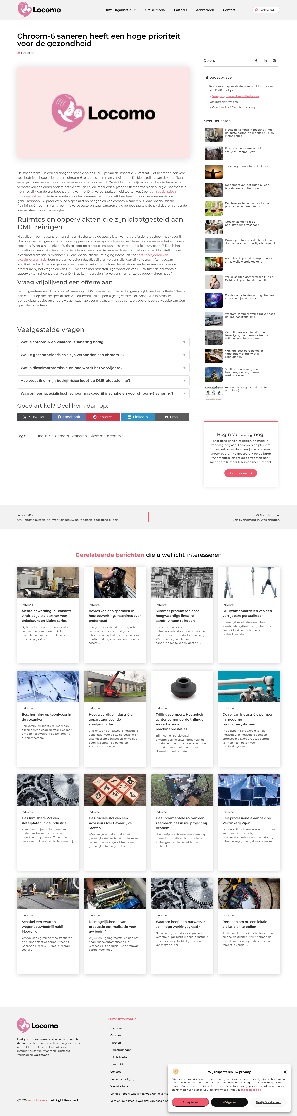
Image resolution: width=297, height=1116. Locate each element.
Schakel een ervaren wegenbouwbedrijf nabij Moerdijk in (42, 926)
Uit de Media (118, 1057)
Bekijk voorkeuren (268, 1102)
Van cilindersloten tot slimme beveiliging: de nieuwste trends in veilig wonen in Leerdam (248, 335)
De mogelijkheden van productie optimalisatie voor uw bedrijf (112, 926)
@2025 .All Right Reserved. (48, 1100)
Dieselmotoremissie (106, 436)
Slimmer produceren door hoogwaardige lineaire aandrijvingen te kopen (177, 616)
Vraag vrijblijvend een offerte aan (235, 96)
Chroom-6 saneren (71, 436)
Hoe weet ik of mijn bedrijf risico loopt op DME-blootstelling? (103, 380)
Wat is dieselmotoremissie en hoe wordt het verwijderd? (103, 368)
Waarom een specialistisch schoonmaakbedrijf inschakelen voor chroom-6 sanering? (103, 393)
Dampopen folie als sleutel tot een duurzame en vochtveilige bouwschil (250, 241)
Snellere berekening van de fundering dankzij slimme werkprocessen (243, 372)
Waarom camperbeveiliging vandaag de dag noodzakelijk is (250, 315)
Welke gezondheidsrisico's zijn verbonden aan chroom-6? (103, 355)
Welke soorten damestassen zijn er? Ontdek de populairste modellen (249, 278)
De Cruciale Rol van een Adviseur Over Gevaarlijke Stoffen (110, 823)
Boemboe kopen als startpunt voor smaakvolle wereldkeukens (248, 260)
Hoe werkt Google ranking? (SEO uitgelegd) (247, 389)
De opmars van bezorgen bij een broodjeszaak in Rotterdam (247, 186)
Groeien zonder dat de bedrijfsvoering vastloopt (242, 223)
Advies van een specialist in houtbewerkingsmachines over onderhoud (115, 616)
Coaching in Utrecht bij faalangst (247, 166)
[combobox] (266, 10)
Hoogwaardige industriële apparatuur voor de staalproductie (111, 719)
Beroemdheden (121, 1049)
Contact (229, 10)
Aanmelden (205, 10)
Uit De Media (155, 10)
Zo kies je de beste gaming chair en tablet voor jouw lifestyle (249, 297)
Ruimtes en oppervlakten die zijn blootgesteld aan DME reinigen (241, 88)
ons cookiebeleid (250, 1090)
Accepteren (190, 1102)
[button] (285, 1072)
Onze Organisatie (117, 10)
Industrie (27, 53)
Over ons (116, 1028)
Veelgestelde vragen (223, 102)
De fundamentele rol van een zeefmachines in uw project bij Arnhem (181, 823)
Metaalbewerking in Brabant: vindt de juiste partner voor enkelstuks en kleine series (249, 132)
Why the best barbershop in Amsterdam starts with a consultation (244, 353)
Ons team (117, 1035)
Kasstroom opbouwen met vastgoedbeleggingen (243, 149)
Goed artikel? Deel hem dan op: (234, 107)
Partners (180, 10)
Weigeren (229, 1102)
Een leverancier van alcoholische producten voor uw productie (247, 205)
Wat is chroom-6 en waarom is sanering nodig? (103, 342)
